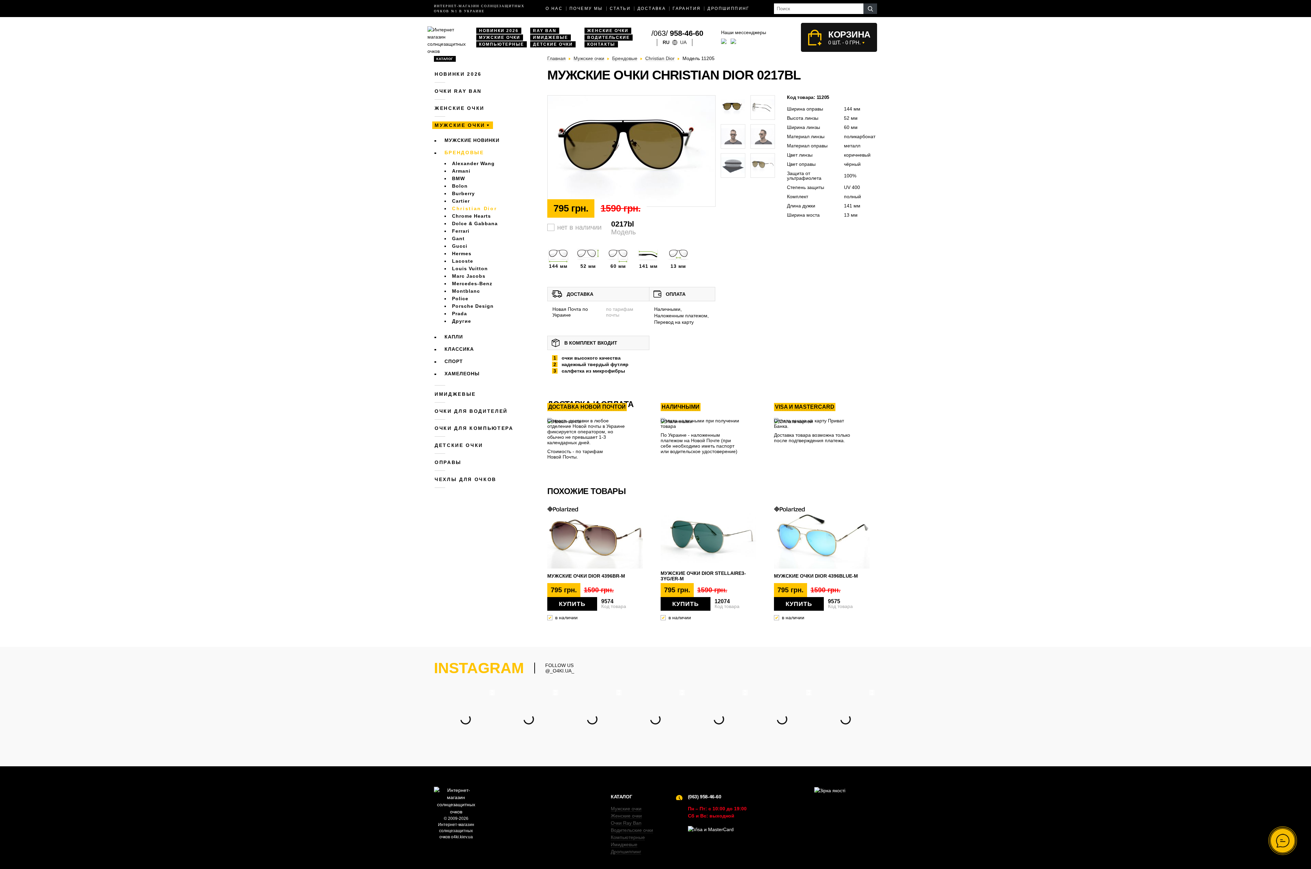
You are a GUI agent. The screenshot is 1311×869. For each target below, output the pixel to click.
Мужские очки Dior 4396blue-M (816, 576)
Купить (572, 603)
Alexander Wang (473, 163)
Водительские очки (632, 830)
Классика (459, 349)
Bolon (460, 186)
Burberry (463, 193)
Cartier (461, 201)
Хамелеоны (462, 373)
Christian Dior (474, 208)
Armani (461, 171)
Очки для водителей (471, 411)
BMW (458, 178)
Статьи (620, 8)
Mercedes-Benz (472, 283)
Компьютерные (501, 44)
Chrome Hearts (471, 216)
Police (460, 298)
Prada (459, 313)
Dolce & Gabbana (475, 223)
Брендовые (464, 152)
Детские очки (553, 44)
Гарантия (687, 8)
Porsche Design (473, 306)
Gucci (459, 246)
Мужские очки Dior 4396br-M (586, 576)
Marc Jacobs (468, 276)
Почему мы (586, 8)
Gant (458, 238)
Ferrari (460, 231)
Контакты (601, 44)
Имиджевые (550, 37)
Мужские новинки (472, 140)
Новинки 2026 (499, 30)
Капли (454, 336)
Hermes (461, 253)
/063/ (677, 33)
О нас (554, 8)
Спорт (454, 361)
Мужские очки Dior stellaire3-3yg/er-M (703, 575)
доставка (651, 8)
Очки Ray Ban (626, 823)
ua (683, 42)
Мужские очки (499, 37)
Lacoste (462, 261)
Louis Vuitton (470, 268)
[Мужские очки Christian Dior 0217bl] (631, 151)
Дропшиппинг (728, 8)
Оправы (448, 462)
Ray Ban (544, 30)
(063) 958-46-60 (704, 796)
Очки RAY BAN (458, 91)
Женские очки (608, 30)
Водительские (608, 37)
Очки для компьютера (474, 428)
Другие (461, 321)
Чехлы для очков (465, 479)
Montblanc (466, 291)
